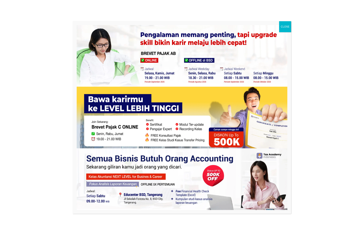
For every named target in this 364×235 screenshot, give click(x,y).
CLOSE (285, 26)
